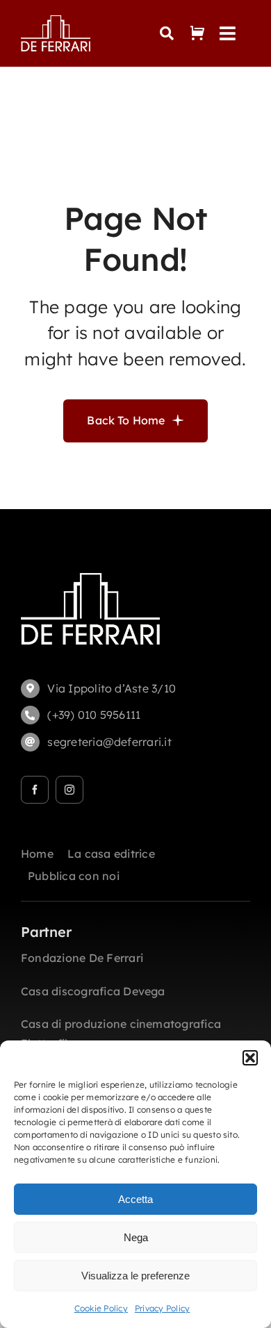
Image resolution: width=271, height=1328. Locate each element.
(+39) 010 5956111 (93, 715)
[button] (250, 1058)
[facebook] (35, 790)
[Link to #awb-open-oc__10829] (167, 33)
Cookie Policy (101, 1308)
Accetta (135, 1199)
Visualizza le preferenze (135, 1275)
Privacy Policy (162, 1308)
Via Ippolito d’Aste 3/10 (111, 688)
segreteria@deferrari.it (109, 742)
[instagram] (69, 790)
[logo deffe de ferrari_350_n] (55, 21)
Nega (136, 1237)
